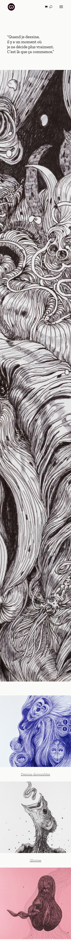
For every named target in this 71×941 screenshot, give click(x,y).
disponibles (41, 774)
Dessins (26, 774)
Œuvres (35, 860)
